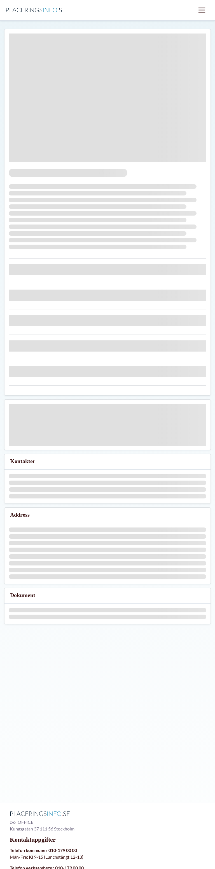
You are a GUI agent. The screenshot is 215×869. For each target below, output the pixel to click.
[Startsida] (37, 10)
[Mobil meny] (202, 10)
